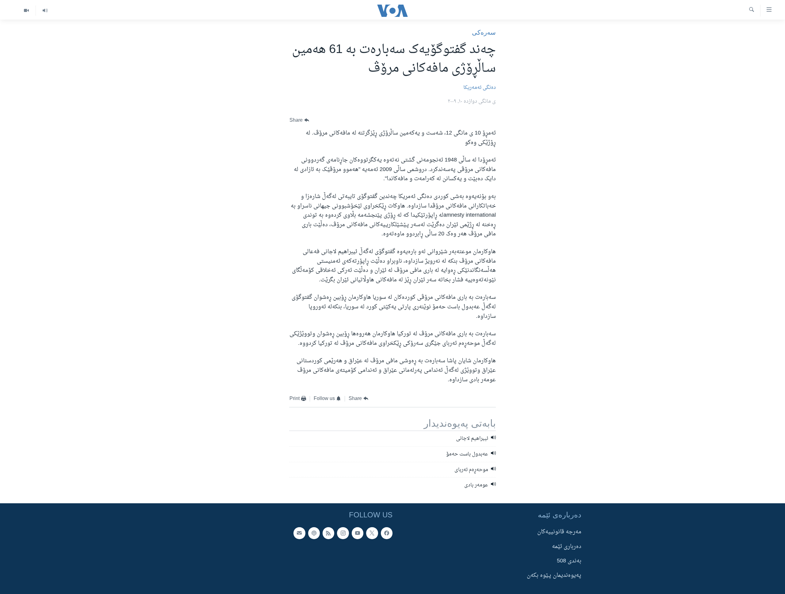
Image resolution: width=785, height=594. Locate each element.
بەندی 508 (569, 561)
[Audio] (45, 11)
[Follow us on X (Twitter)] (372, 533)
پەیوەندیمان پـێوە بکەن (554, 575)
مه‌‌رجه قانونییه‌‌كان (559, 532)
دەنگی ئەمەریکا (479, 87)
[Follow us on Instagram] (343, 533)
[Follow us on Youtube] (357, 533)
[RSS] (328, 533)
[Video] (26, 11)
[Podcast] (314, 533)
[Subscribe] (299, 533)
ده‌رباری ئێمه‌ (566, 546)
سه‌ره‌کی (484, 32)
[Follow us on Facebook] (386, 533)
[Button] (299, 120)
